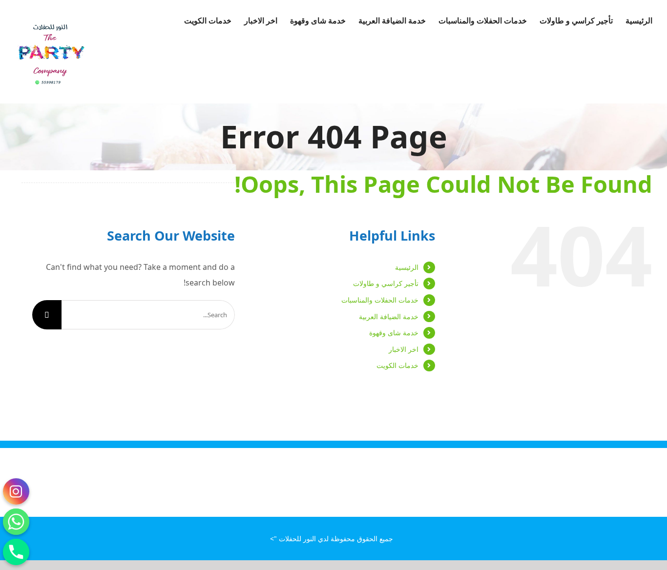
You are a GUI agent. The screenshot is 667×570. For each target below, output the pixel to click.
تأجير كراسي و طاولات (385, 283)
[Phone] (16, 552)
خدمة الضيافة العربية (388, 316)
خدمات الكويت (397, 365)
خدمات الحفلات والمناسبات (379, 300)
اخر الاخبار (403, 349)
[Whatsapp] (16, 522)
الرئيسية (406, 267)
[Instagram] (16, 491)
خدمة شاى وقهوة (393, 332)
